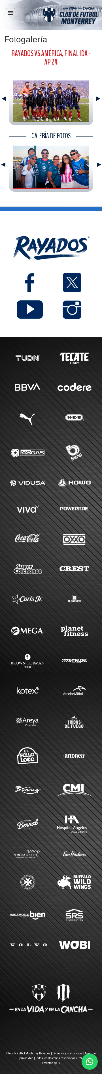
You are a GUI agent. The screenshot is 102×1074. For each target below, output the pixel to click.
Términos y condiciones (67, 1053)
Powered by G (51, 1063)
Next (98, 98)
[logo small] (60, 16)
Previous (4, 98)
